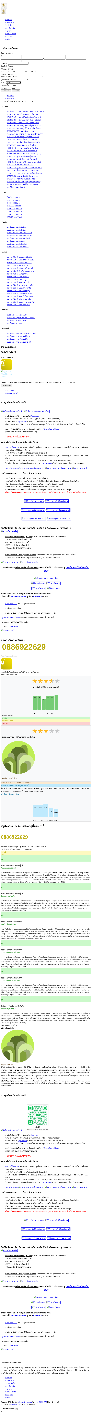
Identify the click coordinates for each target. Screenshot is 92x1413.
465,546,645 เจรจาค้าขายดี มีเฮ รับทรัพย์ (22, 148)
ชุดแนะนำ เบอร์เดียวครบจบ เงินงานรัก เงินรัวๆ (25, 134)
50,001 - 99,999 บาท (14, 214)
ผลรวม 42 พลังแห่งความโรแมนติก (20, 268)
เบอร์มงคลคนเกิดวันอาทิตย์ (17, 247)
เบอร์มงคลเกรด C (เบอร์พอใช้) (19, 342)
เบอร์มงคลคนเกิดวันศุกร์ (16, 241)
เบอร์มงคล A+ (11, 604)
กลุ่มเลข (4, 63)
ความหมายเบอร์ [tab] (11, 393)
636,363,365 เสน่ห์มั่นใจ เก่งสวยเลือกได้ (22, 151)
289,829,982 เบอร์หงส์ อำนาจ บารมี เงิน (22, 140)
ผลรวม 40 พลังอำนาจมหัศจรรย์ (19, 263)
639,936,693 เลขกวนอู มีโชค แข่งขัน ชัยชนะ (24, 128)
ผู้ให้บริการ (5, 80)
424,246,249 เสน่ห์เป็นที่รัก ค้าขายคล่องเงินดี (24, 162)
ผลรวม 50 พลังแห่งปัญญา (17, 279)
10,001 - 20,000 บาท (14, 209)
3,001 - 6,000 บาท (14, 203)
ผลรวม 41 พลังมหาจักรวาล (17, 265)
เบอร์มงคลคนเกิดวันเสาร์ (17, 244)
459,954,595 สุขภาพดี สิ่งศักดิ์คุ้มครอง (21, 156)
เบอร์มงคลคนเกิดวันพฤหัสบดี (18, 238)
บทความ (8, 31)
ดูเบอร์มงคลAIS (12, 468)
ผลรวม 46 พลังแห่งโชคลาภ (18, 277)
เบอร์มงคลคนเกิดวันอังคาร (17, 230)
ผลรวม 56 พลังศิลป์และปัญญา (18, 291)
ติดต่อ (7, 39)
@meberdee (34, 416)
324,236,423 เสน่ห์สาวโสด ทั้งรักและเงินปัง (23, 142)
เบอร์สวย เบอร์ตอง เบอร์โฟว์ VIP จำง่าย (22, 184)
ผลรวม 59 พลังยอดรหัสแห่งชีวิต (19, 293)
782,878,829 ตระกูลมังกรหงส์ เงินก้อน (21, 145)
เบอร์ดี (3, 365)
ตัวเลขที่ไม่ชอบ (7, 69)
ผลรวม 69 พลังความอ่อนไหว (18, 305)
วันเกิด (3, 66)
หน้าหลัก (10, 96)
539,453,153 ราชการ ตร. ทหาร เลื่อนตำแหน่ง (24, 173)
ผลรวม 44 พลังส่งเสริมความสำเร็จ (20, 271)
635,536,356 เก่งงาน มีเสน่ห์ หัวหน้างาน (22, 176)
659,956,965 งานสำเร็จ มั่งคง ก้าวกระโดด (23, 123)
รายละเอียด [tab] (9, 390)
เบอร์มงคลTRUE (65, 468)
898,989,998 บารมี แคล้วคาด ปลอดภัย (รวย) (24, 154)
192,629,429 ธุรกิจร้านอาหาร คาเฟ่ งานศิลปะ (24, 168)
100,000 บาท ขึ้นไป (14, 217)
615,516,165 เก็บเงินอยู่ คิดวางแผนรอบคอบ (23, 170)
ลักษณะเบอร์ (6, 77)
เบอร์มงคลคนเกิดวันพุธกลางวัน (19, 233)
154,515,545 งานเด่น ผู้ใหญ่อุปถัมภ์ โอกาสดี (24, 117)
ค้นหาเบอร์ (6, 91)
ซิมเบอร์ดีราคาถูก (12, 447)
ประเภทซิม (5, 85)
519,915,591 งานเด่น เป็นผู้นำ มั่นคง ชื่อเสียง (24, 120)
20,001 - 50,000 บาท (14, 211)
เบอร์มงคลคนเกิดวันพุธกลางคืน (19, 236)
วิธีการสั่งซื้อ (10, 1383)
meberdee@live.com (24, 1402)
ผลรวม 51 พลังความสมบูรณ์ (18, 282)
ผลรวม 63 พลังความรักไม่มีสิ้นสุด (20, 296)
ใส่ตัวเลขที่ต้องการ (8, 53)
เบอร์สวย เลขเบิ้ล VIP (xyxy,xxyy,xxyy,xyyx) (24, 182)
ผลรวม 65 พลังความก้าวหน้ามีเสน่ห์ (21, 302)
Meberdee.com (15, 1404)
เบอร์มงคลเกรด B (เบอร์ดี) (17, 339)
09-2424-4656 (42, 1402)
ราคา (3, 82)
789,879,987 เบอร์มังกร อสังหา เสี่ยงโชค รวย (24, 114)
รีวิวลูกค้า (9, 37)
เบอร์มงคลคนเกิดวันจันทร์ (17, 227)
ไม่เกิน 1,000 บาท (14, 197)
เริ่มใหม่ (16, 91)
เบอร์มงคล (9, 22)
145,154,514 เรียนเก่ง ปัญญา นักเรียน (21, 179)
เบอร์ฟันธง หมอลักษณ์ (16, 187)
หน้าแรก (8, 20)
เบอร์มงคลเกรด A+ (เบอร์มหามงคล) (21, 333)
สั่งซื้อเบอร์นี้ (7, 386)
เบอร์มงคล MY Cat (14, 323)
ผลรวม (3, 74)
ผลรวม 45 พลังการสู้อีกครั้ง (17, 274)
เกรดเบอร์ (5, 88)
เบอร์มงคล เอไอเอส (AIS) (17, 315)
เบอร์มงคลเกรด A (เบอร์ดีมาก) (19, 336)
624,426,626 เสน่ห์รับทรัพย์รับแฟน (20, 165)
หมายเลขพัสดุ (10, 34)
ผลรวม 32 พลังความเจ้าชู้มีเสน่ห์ (19, 257)
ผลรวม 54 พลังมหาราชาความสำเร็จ (21, 285)
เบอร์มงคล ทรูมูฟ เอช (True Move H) (21, 318)
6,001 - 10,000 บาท (14, 206)
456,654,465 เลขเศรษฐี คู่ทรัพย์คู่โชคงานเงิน (24, 125)
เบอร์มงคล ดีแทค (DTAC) (17, 320)
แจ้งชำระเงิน (10, 28)
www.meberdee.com (18, 596)
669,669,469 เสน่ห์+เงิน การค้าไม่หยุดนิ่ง (22, 159)
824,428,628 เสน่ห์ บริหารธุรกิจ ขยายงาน (23, 137)
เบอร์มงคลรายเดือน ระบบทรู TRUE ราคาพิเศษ (25, 111)
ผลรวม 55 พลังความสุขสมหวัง (19, 288)
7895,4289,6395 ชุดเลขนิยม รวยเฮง (20, 131)
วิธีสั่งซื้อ (8, 25)
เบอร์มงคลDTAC (38, 468)
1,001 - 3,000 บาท (14, 200)
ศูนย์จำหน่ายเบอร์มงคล (11, 618)
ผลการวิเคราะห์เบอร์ (13, 640)
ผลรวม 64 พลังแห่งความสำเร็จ (19, 299)
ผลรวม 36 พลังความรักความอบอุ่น (20, 260)
